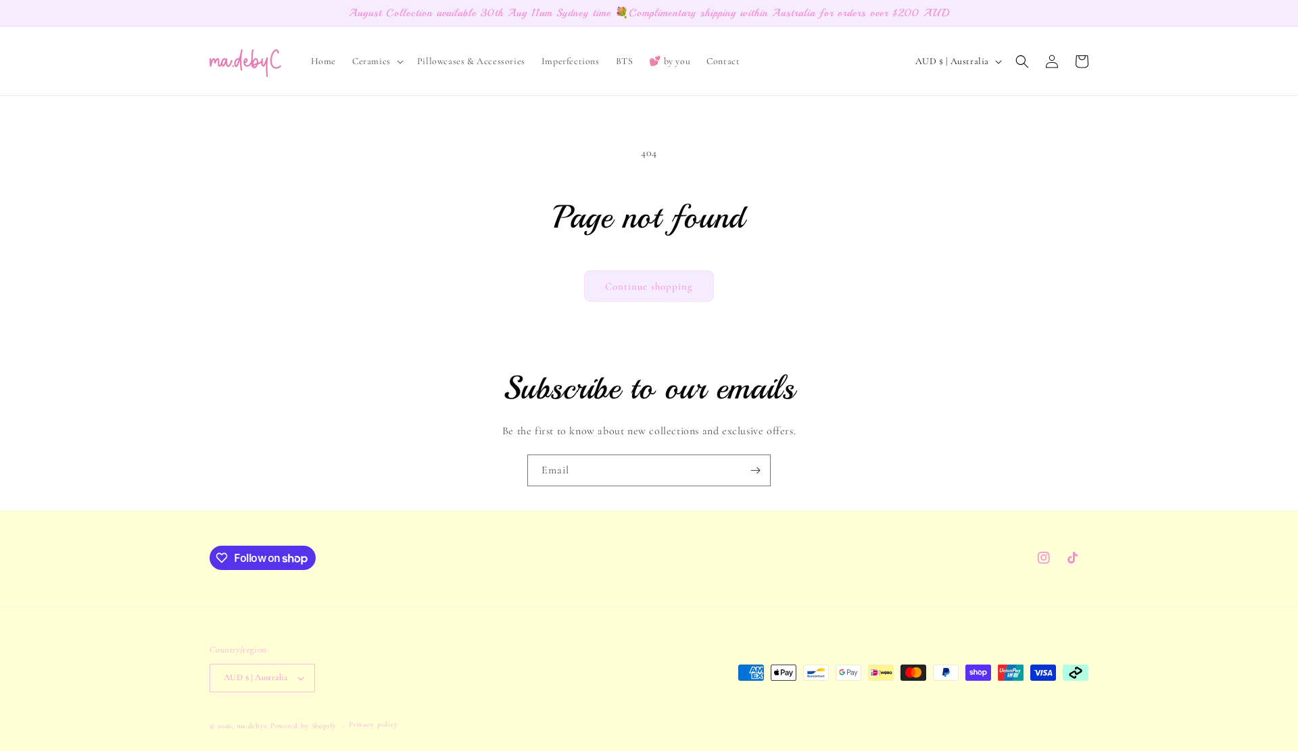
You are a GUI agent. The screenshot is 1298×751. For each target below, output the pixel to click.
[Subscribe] (755, 470)
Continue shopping (649, 286)
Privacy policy (373, 724)
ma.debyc (252, 725)
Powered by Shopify (303, 725)
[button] (376, 61)
